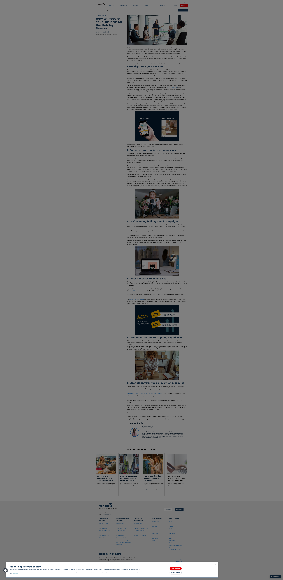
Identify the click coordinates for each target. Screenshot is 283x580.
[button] (5, 570)
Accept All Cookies (176, 568)
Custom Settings (175, 572)
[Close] (215, 564)
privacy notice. (15, 573)
